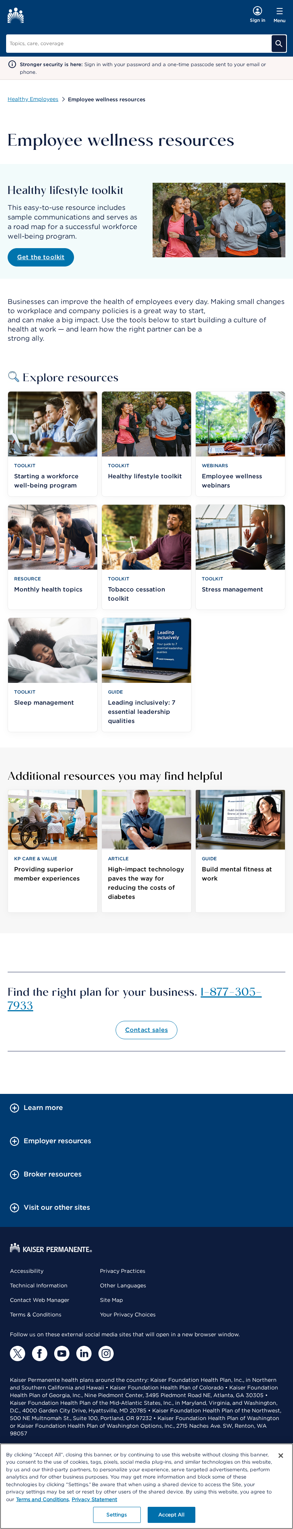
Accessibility (26, 1271)
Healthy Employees (33, 99)
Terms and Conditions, (43, 1499)
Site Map (111, 1300)
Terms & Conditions (35, 1314)
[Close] (280, 1455)
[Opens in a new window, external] (17, 1353)
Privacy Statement (94, 1499)
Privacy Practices (122, 1271)
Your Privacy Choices (128, 1314)
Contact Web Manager (39, 1300)
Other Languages (123, 1285)
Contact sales (146, 1029)
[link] (53, 851)
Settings (116, 1515)
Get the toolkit (40, 257)
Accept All (171, 1515)
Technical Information (39, 1285)
